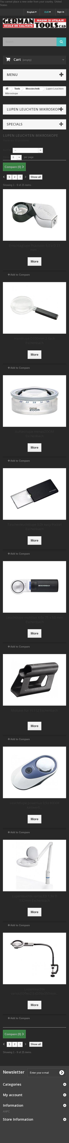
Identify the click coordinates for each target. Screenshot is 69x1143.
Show (6, 157)
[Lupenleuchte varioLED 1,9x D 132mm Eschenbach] (34, 865)
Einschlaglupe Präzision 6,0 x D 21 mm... (34, 247)
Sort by (7, 150)
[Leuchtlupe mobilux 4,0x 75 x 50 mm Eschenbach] (34, 587)
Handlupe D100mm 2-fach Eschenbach (34, 340)
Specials (14, 124)
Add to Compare (20, 274)
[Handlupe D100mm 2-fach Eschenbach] (34, 308)
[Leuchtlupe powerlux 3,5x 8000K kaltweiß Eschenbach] (34, 772)
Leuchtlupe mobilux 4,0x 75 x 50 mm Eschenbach (34, 619)
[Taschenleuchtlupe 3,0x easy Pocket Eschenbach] (34, 494)
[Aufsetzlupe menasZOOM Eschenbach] (34, 401)
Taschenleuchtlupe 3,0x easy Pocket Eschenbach (34, 526)
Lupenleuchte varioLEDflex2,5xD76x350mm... (34, 991)
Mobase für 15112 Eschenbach (34, 710)
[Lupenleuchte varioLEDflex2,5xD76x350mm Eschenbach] (34, 958)
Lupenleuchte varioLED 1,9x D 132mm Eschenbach (34, 898)
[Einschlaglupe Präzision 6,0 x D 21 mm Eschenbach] (34, 215)
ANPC (6, 1111)
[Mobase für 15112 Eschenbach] (34, 680)
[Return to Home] (7, 88)
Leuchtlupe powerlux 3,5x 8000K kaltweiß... (34, 805)
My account (12, 1095)
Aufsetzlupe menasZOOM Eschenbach (34, 433)
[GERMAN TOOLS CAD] (34, 23)
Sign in (60, 12)
